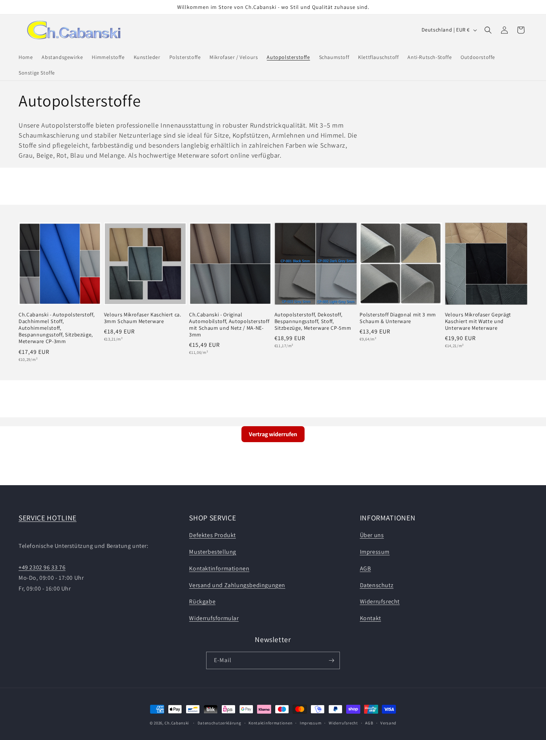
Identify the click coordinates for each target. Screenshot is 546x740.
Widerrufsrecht (380, 601)
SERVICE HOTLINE (48, 518)
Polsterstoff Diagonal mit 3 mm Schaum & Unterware (398, 318)
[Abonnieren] (331, 660)
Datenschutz (377, 585)
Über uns (372, 535)
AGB (365, 568)
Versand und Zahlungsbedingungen (237, 585)
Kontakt (370, 618)
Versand (388, 723)
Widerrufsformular (213, 618)
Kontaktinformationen (219, 568)
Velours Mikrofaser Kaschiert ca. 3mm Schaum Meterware (142, 318)
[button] (488, 30)
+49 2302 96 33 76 (42, 567)
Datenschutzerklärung (219, 723)
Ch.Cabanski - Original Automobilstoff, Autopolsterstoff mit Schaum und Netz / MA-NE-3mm (229, 324)
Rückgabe (202, 601)
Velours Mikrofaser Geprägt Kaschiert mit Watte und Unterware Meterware (478, 321)
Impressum (375, 552)
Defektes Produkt (212, 535)
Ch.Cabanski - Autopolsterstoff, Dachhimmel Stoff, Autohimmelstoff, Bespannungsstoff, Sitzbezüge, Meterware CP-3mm (56, 328)
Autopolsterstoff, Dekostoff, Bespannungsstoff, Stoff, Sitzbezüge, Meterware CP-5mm (312, 321)
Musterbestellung (212, 552)
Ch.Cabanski (177, 723)
